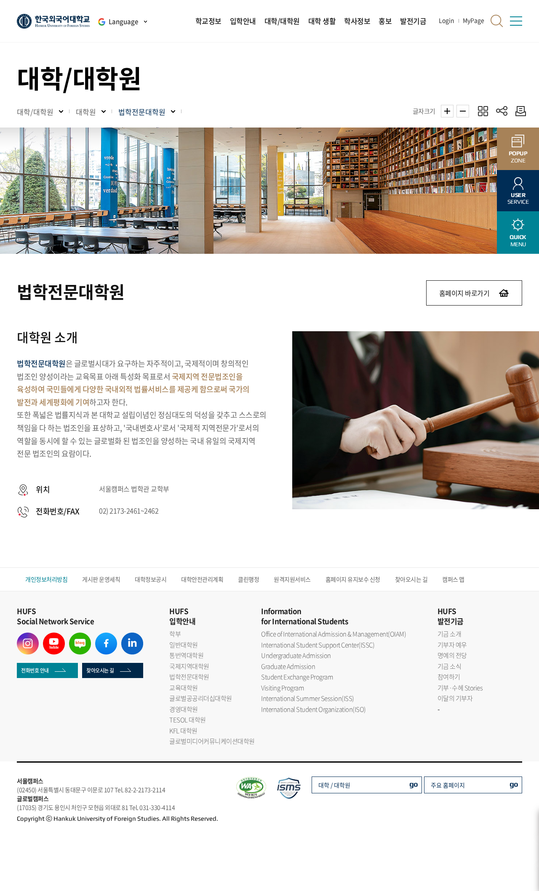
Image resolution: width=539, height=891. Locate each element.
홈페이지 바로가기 (464, 293)
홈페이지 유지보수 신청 (353, 579)
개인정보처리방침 (46, 579)
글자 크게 (447, 111)
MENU (518, 240)
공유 (501, 111)
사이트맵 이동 (516, 21)
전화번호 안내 (35, 670)
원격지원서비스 (292, 579)
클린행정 (248, 579)
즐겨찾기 (482, 111)
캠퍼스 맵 (453, 579)
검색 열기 (497, 21)
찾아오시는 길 (411, 579)
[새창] (28, 638)
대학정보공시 (150, 579)
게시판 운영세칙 (101, 579)
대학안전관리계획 (202, 579)
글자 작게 (462, 111)
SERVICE (518, 198)
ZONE (518, 157)
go (413, 783)
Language (123, 21)
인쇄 (518, 111)
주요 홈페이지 (448, 785)
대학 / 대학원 (334, 785)
